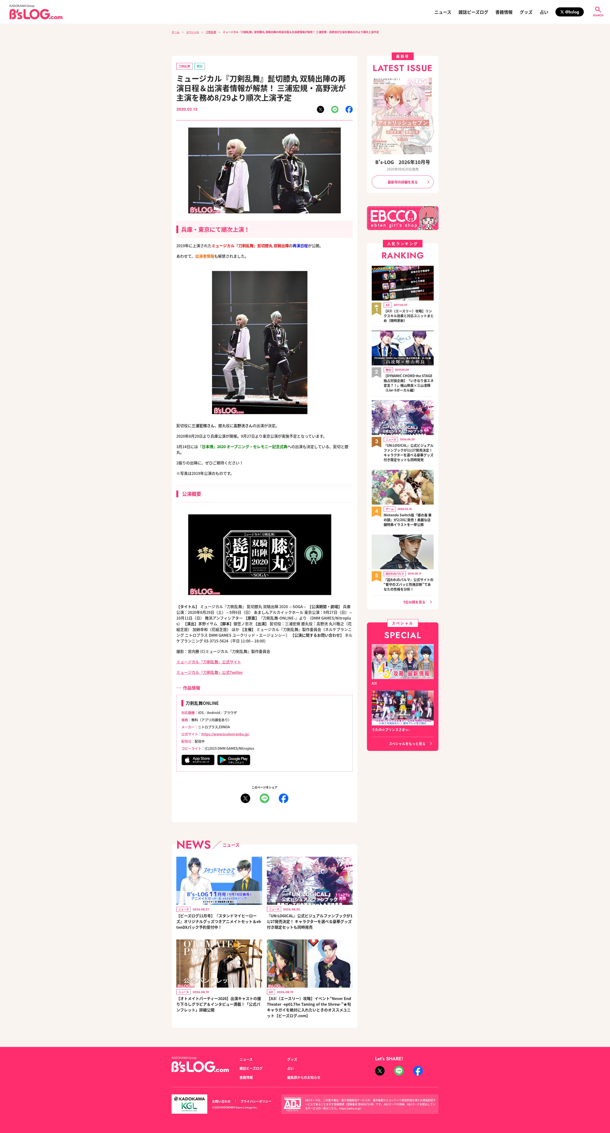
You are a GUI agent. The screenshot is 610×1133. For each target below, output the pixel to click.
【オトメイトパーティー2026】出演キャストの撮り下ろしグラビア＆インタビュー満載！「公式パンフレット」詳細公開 (218, 1004)
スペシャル (192, 32)
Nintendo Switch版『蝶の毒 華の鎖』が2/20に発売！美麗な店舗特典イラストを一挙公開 (408, 520)
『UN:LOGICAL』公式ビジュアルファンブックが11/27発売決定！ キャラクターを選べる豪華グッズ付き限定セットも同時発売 (309, 921)
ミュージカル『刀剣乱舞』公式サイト (208, 662)
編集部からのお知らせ (303, 1077)
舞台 (200, 66)
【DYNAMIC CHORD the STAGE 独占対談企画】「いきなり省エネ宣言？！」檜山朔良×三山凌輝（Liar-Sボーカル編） (409, 382)
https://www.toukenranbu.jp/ (225, 734)
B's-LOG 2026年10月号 (402, 162)
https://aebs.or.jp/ (350, 1108)
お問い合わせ (221, 1101)
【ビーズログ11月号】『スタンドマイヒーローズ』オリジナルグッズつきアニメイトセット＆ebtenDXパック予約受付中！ (218, 921)
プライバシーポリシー (255, 1101)
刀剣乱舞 (211, 32)
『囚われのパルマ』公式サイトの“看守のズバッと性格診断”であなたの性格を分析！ (408, 584)
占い (544, 12)
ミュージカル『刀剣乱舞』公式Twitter (209, 672)
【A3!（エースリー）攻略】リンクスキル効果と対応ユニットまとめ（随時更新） (409, 315)
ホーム (175, 32)
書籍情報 (504, 12)
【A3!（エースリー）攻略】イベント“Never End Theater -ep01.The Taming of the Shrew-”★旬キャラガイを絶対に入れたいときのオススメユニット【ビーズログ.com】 (309, 1006)
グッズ (526, 12)
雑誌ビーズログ (473, 12)
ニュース (442, 12)
